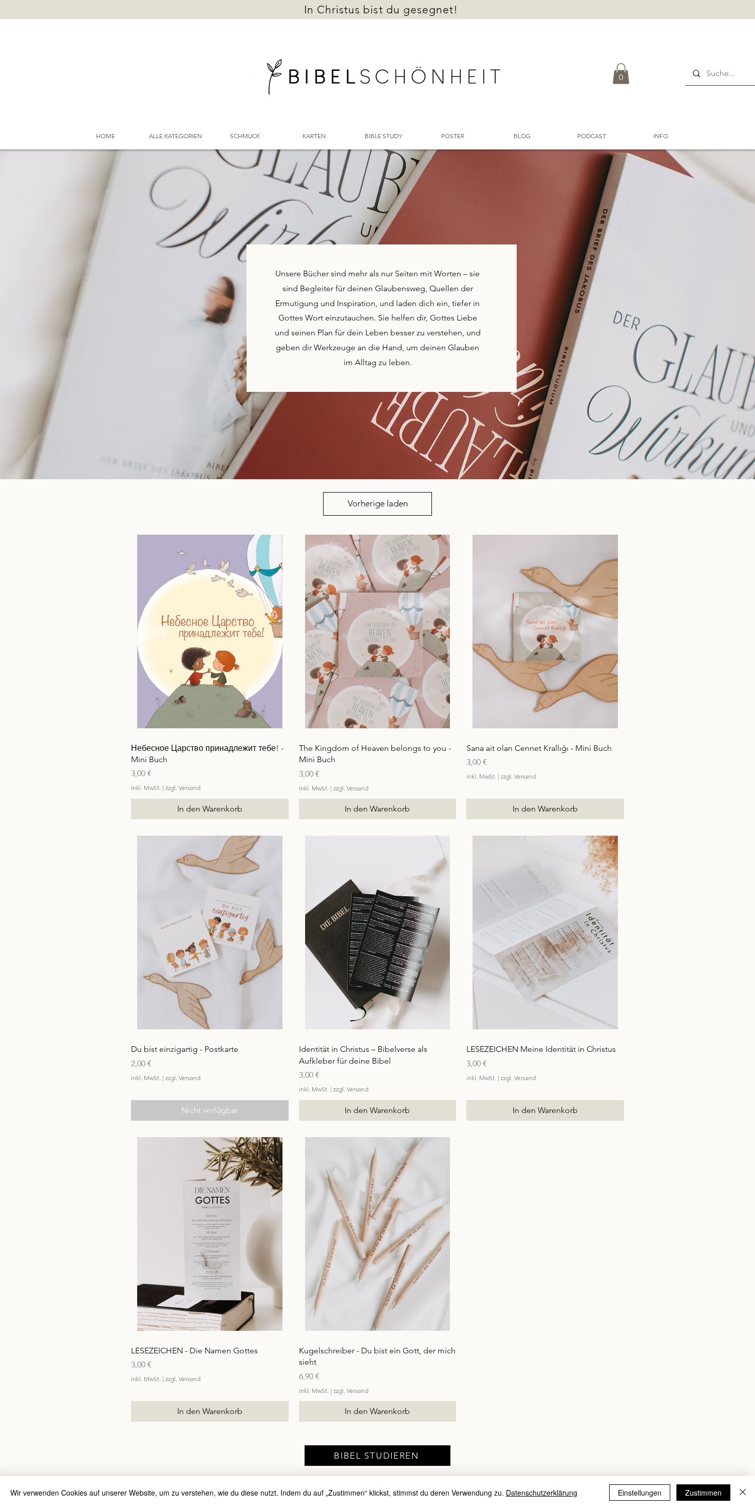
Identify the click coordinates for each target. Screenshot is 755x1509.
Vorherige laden (378, 503)
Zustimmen (703, 1492)
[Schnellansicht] (210, 631)
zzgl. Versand (182, 787)
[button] (621, 73)
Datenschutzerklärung (541, 1492)
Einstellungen (640, 1492)
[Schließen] (743, 1492)
